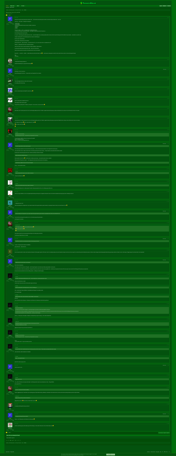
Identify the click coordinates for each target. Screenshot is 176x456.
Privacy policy (157, 451)
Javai (10, 185)
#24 (168, 344)
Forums (7, 5)
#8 (168, 118)
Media (18, 5)
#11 (168, 168)
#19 (168, 259)
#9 (168, 129)
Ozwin (10, 195)
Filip (7, 13)
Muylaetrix (10, 122)
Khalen (10, 205)
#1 (168, 17)
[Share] (167, 17)
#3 (168, 69)
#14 (168, 201)
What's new (12, 5)
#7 (168, 108)
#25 (168, 365)
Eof (10, 254)
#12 (168, 181)
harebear (10, 63)
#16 (168, 222)
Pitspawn (10, 173)
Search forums (12, 7)
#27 (168, 387)
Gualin (10, 278)
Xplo (10, 408)
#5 (168, 88)
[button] (15, 5)
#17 (168, 238)
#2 (168, 59)
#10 (168, 143)
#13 (168, 191)
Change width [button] (12, 451)
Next (9, 15)
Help (160, 451)
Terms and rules (153, 451)
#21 (168, 303)
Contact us (148, 451)
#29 (168, 413)
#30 (168, 423)
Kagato (10, 112)
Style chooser (8, 451)
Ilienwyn (10, 93)
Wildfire (10, 83)
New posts (7, 7)
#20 (168, 274)
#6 (168, 98)
